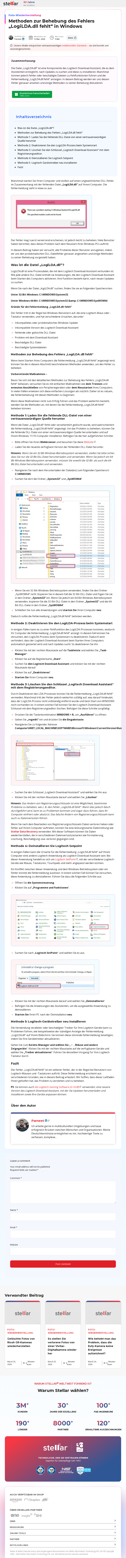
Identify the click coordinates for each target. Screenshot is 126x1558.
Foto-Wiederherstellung (25, 15)
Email (13, 1227)
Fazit (20, 167)
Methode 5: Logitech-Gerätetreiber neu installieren (47, 162)
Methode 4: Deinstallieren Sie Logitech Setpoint (45, 158)
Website (88, 442)
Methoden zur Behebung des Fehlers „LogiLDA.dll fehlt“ (50, 132)
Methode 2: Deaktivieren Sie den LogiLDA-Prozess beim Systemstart (57, 145)
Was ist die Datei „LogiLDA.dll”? (36, 128)
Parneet (17, 39)
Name (14, 1210)
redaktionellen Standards (74, 45)
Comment (16, 1178)
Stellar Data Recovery (24, 831)
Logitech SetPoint (65, 859)
